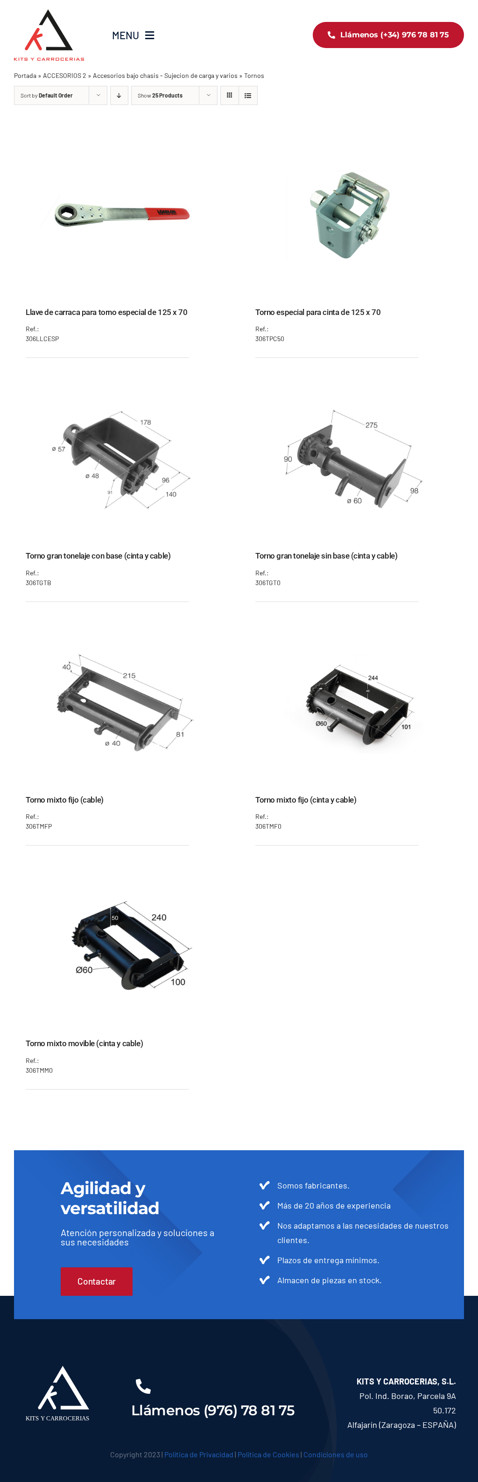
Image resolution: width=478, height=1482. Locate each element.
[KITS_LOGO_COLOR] (49, 13)
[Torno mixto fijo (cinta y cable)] (354, 627)
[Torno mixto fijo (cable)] (124, 627)
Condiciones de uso (335, 1454)
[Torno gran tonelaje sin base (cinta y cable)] (354, 383)
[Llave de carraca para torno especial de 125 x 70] (124, 140)
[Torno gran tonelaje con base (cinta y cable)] (124, 383)
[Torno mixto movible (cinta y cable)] (124, 871)
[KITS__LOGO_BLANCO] (64, 1370)
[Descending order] (119, 95)
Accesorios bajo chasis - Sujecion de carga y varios (165, 75)
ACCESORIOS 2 (64, 75)
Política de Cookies (268, 1454)
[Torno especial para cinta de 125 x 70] (354, 140)
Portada (25, 75)
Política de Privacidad (198, 1454)
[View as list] (248, 95)
